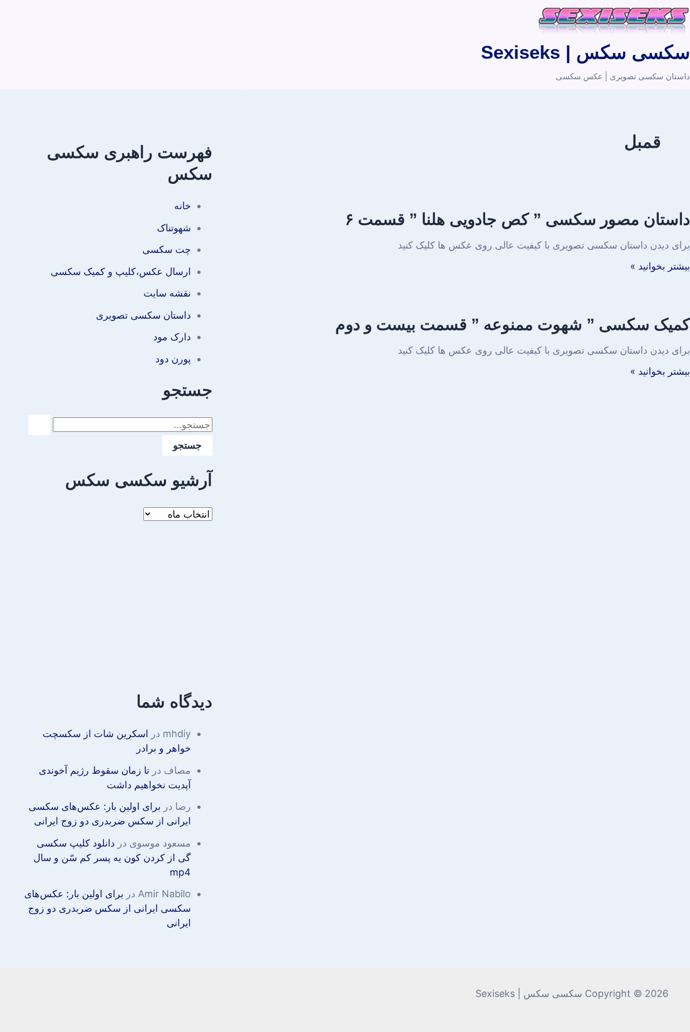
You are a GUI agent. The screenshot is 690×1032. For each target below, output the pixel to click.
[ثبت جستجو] (39, 425)
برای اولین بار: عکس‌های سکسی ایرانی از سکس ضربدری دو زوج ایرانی (107, 908)
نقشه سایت (167, 293)
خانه (182, 205)
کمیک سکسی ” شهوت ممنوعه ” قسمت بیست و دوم (512, 324)
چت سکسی (166, 249)
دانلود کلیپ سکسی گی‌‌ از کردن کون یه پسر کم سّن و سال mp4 (112, 857)
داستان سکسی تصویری (143, 315)
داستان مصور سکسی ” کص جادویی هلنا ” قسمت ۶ (517, 219)
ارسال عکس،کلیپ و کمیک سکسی (121, 271)
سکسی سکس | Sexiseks (585, 52)
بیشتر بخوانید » (660, 266)
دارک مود (172, 336)
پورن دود (173, 358)
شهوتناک (174, 227)
